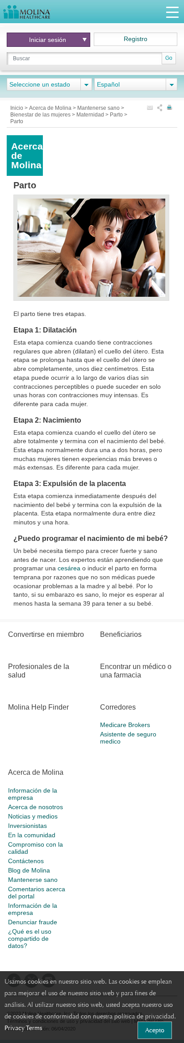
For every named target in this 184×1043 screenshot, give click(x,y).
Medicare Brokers (125, 724)
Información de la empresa (32, 794)
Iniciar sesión (47, 39)
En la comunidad (31, 835)
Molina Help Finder (38, 707)
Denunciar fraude (32, 922)
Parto (117, 115)
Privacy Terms (23, 1028)
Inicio (17, 108)
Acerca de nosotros (35, 806)
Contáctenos (26, 860)
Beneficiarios (121, 634)
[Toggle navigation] (172, 12)
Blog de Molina (29, 870)
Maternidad (90, 115)
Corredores (118, 707)
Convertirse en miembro (46, 634)
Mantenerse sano (99, 108)
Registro (135, 38)
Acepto (154, 1030)
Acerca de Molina (51, 108)
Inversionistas (27, 825)
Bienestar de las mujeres (41, 115)
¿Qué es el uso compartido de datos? (29, 938)
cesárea (69, 568)
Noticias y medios (33, 816)
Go (168, 58)
